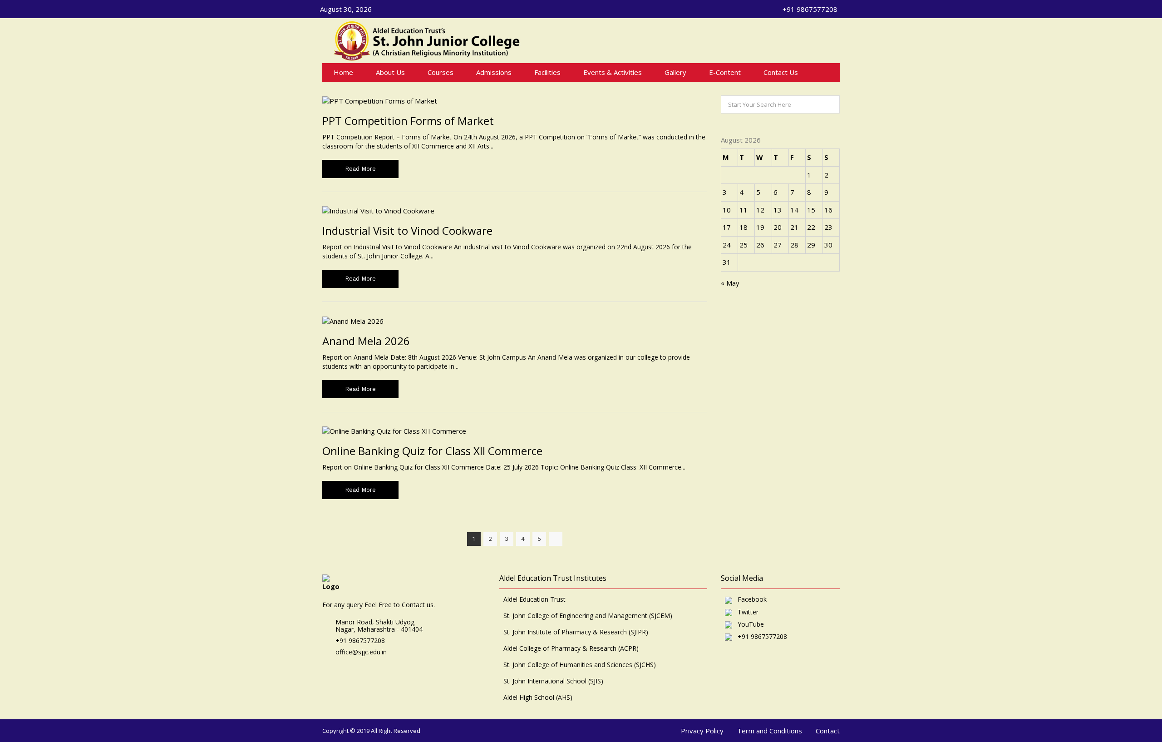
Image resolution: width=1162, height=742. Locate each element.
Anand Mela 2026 (366, 340)
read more (360, 168)
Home (343, 72)
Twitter (745, 612)
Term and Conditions (769, 730)
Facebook (749, 599)
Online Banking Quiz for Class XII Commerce (432, 450)
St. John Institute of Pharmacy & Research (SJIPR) (575, 632)
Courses (440, 72)
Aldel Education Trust (534, 599)
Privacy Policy (702, 730)
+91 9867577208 (759, 637)
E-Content (725, 72)
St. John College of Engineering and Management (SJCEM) (587, 615)
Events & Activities (612, 72)
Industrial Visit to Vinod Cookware (407, 230)
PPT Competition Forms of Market (408, 120)
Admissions (494, 72)
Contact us (780, 72)
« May (730, 282)
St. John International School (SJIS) (553, 681)
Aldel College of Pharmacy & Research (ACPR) (571, 648)
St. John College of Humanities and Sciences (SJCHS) (579, 664)
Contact (828, 730)
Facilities (547, 72)
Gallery (675, 72)
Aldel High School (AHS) (537, 697)
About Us (390, 72)
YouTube (748, 624)
